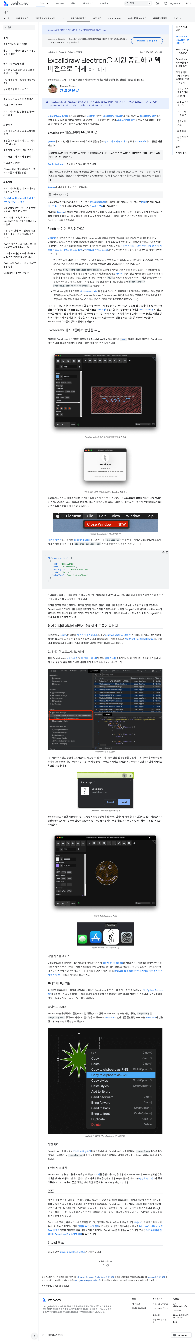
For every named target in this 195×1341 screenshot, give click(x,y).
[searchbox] (19, 27)
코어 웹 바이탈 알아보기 (45, 18)
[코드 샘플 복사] (167, 552)
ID (63, 18)
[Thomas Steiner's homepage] (77, 91)
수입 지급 (97, 18)
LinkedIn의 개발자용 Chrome (181, 1316)
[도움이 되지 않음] (161, 52)
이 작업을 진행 (55, 206)
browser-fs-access (113, 962)
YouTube (177, 1310)
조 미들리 (80, 1252)
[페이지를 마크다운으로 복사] (98, 69)
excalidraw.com (148, 116)
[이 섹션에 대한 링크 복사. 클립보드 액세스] (69, 1007)
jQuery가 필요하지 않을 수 (118, 635)
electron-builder (82, 540)
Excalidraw (60, 102)
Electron (91, 116)
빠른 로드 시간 (22, 18)
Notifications (114, 18)
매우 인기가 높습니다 (87, 635)
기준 (73, 3)
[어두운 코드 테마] (163, 552)
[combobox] (138, 3)
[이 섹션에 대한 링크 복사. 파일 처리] (61, 1145)
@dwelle (71, 1252)
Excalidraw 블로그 (58, 105)
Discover (60, 3)
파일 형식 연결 (55, 540)
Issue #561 (140, 141)
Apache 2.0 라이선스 (156, 1277)
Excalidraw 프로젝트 (58, 116)
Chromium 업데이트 (160, 1309)
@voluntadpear (56, 164)
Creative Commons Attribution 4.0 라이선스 (95, 1277)
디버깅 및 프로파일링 (73, 249)
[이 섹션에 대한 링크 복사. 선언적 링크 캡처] (69, 1168)
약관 (44, 1335)
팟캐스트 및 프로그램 (160, 1320)
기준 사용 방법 (88, 3)
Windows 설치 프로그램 (96, 249)
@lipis (144, 202)
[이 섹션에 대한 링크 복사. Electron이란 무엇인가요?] (87, 229)
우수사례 (156, 1315)
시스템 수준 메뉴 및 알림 (147, 245)
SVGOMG (151, 1017)
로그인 (189, 3)
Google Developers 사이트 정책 (88, 1280)
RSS (175, 1322)
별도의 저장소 (96, 206)
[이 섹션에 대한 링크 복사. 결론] (56, 1191)
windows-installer (89, 291)
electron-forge (146, 309)
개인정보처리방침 (55, 1335)
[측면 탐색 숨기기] (34, 1336)
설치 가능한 (110, 658)
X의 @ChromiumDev (180, 1305)
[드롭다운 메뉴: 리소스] (49, 3)
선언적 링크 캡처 (147, 1178)
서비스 (119, 273)
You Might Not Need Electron (140, 639)
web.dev (51, 52)
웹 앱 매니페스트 (89, 658)
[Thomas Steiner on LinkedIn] (65, 91)
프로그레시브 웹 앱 (79, 18)
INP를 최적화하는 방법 (137, 18)
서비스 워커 (72, 658)
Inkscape (109, 1017)
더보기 (103, 3)
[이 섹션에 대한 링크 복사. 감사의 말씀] (66, 1243)
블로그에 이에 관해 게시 (115, 141)
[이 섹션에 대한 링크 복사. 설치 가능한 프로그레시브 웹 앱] (86, 652)
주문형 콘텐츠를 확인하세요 (93, 30)
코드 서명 (101, 309)
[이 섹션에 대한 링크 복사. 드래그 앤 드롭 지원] (73, 984)
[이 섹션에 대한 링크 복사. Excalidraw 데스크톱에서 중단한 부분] (103, 330)
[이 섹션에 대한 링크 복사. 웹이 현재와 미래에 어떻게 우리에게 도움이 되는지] (120, 626)
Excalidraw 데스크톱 (113, 116)
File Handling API (82, 1151)
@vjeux (51, 141)
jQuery (63, 635)
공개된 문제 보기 (139, 1308)
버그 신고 (136, 1304)
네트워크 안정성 (160, 18)
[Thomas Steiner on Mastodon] (69, 91)
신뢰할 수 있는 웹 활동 (88, 1226)
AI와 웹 (6, 18)
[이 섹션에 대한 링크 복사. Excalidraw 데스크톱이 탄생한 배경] (99, 132)
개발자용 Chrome (160, 1304)
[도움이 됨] (156, 52)
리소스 (42, 3)
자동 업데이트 (127, 245)
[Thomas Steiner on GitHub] (61, 91)
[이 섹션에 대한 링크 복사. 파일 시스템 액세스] (72, 956)
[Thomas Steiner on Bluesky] (73, 91)
